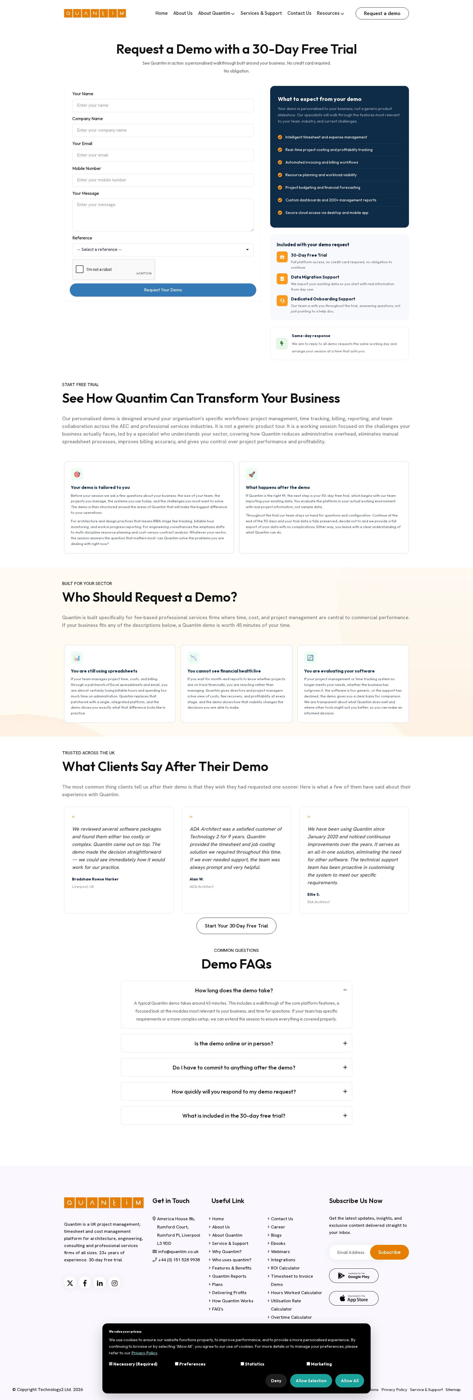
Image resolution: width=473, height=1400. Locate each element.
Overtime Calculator (291, 1317)
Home (161, 13)
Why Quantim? (226, 1251)
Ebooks (278, 1243)
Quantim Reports (229, 1276)
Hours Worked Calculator (296, 1292)
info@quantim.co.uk (178, 1251)
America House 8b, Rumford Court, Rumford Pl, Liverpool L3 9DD (178, 1231)
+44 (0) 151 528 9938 (179, 1260)
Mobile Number (86, 168)
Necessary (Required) (135, 1364)
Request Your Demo (163, 289)
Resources (328, 13)
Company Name (87, 118)
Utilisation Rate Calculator (286, 1305)
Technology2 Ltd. (55, 1389)
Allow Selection (311, 1380)
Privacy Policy (394, 1389)
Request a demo (382, 13)
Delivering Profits (229, 1292)
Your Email (82, 143)
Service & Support (230, 1243)
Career (278, 1227)
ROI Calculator (285, 1268)
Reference (82, 237)
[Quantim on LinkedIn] (100, 1283)
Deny (276, 1380)
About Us (183, 13)
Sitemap (453, 1389)
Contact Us (299, 13)
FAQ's (217, 1309)
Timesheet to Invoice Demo (292, 1280)
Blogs (276, 1235)
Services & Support (261, 13)
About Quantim (214, 13)
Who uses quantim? (231, 1260)
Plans (217, 1284)
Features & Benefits (232, 1268)
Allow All (350, 1380)
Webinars (280, 1251)
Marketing (321, 1364)
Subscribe (389, 1252)
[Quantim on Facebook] (85, 1283)
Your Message (85, 193)
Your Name (82, 93)
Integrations (283, 1260)
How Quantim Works (232, 1301)
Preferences (192, 1364)
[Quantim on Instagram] (114, 1283)
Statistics (254, 1364)
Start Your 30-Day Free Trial (236, 926)
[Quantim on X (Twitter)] (70, 1283)
